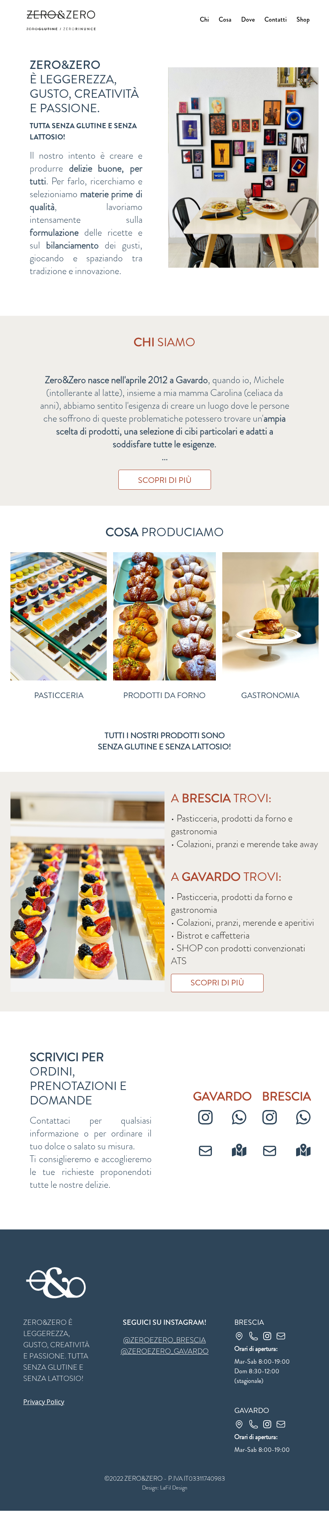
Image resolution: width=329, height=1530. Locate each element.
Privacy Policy (43, 1401)
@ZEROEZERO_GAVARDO (165, 1351)
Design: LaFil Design (164, 1488)
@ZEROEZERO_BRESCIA (164, 1340)
